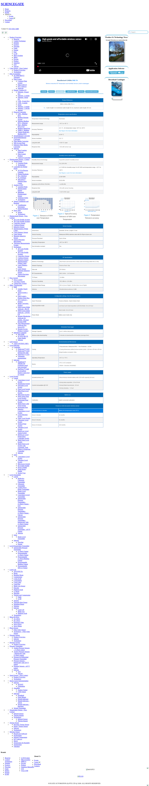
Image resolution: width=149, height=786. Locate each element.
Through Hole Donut (20, 602)
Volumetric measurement (22, 357)
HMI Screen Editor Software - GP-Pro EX (24, 312)
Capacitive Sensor (19, 223)
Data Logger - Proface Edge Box (23, 297)
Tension (16, 600)
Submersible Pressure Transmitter (20, 548)
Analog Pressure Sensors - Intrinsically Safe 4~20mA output (22, 653)
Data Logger (18, 79)
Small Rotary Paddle (22, 470)
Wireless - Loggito (23, 106)
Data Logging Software (22, 151)
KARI (7, 774)
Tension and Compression (22, 595)
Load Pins (17, 584)
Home (7, 9)
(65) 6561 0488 (14, 29)
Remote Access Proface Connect (23, 330)
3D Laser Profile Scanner (22, 221)
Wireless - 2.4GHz (24, 108)
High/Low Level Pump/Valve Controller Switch (23, 436)
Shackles (16, 593)
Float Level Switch (24, 389)
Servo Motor (18, 626)
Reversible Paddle (23, 466)
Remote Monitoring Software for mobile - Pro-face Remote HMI (24, 319)
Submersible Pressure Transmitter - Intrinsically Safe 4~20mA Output (23, 520)
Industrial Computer (20, 333)
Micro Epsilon (18, 55)
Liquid (16, 378)
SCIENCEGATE (12, 4)
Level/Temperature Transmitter (19, 546)
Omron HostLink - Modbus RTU (24, 133)
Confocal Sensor (19, 225)
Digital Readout (23, 209)
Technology (17, 72)
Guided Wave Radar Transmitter (23, 488)
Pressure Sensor (15, 635)
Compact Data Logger (22, 82)
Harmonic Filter (19, 622)
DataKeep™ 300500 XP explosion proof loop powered (23, 364)
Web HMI (21, 334)
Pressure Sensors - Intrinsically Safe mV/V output (21, 662)
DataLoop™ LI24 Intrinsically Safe (23, 352)
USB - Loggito (22, 103)
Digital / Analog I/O (20, 90)
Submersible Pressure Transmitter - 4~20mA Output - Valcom (23, 511)
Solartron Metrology (27, 767)
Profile (7, 12)
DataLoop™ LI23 (23, 349)
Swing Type (22, 473)
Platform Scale (18, 590)
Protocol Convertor (20, 112)
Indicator (16, 360)
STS (15, 65)
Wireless (16, 606)
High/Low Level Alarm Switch (23, 432)
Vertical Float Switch (22, 424)
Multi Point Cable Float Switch (23, 404)
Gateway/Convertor (24, 157)
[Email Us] (147, 768)
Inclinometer (18, 735)
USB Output (22, 692)
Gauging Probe (22, 163)
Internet (20, 110)
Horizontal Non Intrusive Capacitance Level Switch (24, 410)
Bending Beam (18, 575)
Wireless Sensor (15, 732)
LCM (15, 54)
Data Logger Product (22, 155)
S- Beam (16, 591)
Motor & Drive (14, 617)
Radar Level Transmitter (22, 492)
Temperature (18, 744)
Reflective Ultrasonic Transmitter (21, 480)
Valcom (16, 66)
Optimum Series (23, 198)
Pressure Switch (15, 642)
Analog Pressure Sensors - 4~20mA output (22, 649)
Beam (15, 573)
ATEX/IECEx (18, 571)
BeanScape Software (20, 734)
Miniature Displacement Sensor (22, 194)
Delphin (16, 43)
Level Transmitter (15, 475)
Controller (17, 347)
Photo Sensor (14, 628)
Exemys (16, 44)
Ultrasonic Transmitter (21, 485)
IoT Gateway (18, 739)
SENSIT (20, 684)
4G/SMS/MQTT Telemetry (19, 76)
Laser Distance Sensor (21, 232)
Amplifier (17, 688)
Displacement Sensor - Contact (19, 159)
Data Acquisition (15, 74)
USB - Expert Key (24, 101)
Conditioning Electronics (22, 206)
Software (21, 88)
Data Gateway (22, 85)
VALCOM (24, 771)
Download (8, 20)
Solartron (17, 63)
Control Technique (20, 41)
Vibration (17, 746)
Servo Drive (17, 624)
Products (7, 11)
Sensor (20, 212)
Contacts (37, 766)
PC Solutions (22, 178)
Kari (15, 52)
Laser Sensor (18, 234)
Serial (19, 105)
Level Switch (14, 376)
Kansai (16, 50)
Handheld (21, 695)
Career (11, 18)
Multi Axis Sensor (19, 586)
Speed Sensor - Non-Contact (19, 675)
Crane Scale (17, 579)
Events (11, 16)
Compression (18, 577)
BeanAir (16, 39)
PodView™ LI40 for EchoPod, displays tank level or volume (23, 371)
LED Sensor (14, 342)
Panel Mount (22, 697)
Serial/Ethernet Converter (22, 136)
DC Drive (17, 621)
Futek (15, 48)
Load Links (17, 582)
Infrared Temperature (20, 737)
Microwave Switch (24, 464)
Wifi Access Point (19, 143)
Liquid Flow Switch (20, 283)
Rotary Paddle (22, 467)
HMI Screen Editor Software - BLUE (24, 308)
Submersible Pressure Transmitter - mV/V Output (24, 528)
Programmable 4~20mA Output (23, 554)
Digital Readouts (23, 174)
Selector (16, 148)
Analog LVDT (18, 185)
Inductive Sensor (19, 227)
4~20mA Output (23, 551)
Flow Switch (14, 278)
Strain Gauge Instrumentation (19, 681)
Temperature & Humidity (22, 743)
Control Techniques (8, 760)
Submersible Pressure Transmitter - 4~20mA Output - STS (23, 502)
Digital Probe (18, 161)
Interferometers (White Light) (22, 262)
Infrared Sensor (19, 713)
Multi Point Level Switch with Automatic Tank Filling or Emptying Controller (24, 447)
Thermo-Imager (19, 715)
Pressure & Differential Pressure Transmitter (21, 658)
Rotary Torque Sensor (21, 726)
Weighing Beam (19, 604)
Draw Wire (17, 210)
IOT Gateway (22, 86)
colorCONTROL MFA (21, 343)
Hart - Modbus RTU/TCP (22, 126)
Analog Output (22, 690)
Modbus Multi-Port (24, 128)
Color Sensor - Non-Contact (19, 68)
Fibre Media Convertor (21, 141)
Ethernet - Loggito (23, 96)
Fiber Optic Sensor (20, 630)
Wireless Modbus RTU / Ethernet (23, 122)
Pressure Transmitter (16, 646)
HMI (15, 287)
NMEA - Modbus (23, 130)
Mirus (15, 57)
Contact (7, 22)
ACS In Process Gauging (23, 171)
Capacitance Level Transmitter (24, 496)
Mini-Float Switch (23, 394)
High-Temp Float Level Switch (23, 397)
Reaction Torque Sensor (21, 724)
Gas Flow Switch (19, 281)
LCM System (25, 758)
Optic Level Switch (24, 418)
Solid (15, 455)
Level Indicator (14, 345)
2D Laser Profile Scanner (22, 219)
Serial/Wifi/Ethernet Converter (20, 138)
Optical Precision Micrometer (19, 240)
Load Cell (13, 569)
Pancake (16, 588)
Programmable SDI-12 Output (22, 567)
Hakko (7, 771)
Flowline (16, 46)
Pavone (16, 59)
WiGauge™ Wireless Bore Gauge (22, 181)
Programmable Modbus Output (23, 563)
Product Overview (15, 37)
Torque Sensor (14, 723)
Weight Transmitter (20, 708)
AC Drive (17, 619)
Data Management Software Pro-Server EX (23, 325)
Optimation (21, 686)
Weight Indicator (23, 699)
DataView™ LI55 (23, 354)
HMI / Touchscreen (16, 285)
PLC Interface (22, 176)
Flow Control (18, 280)
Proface (16, 61)
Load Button (18, 580)
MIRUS (23, 761)
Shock (16, 741)
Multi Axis (21, 611)
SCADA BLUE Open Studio (23, 337)
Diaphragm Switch (24, 384)
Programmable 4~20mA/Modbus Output (23, 558)
